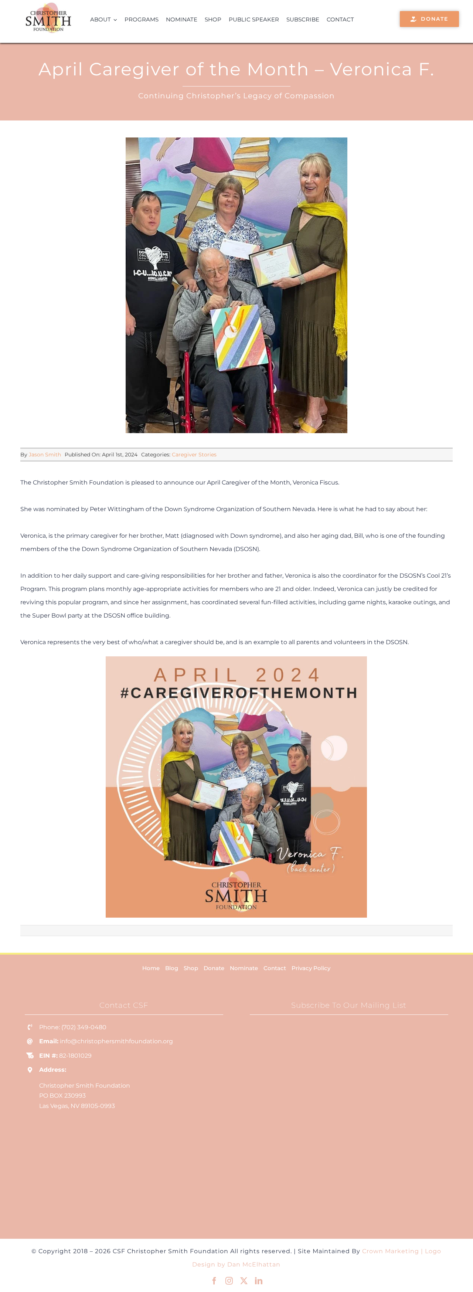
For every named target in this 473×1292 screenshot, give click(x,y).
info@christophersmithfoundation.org (116, 1041)
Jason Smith (45, 454)
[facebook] (214, 1281)
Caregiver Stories (194, 454)
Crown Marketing (390, 1251)
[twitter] (244, 1281)
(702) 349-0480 (83, 1027)
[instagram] (229, 1281)
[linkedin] (258, 1281)
